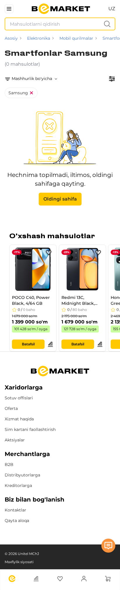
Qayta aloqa (17, 520)
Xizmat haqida (19, 419)
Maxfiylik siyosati (19, 562)
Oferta (11, 408)
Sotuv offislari (19, 398)
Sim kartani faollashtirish (30, 429)
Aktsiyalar (15, 440)
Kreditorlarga (18, 485)
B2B (9, 464)
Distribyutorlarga (22, 475)
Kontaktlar (15, 510)
